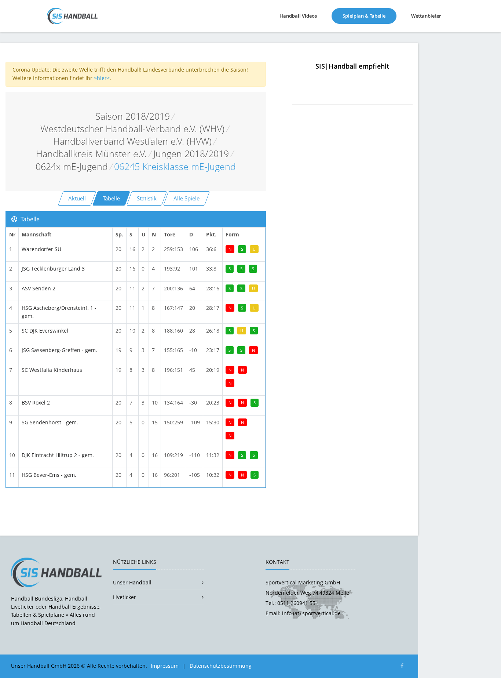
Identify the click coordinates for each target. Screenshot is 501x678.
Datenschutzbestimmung (221, 665)
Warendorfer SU (41, 249)
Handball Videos (298, 15)
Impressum (165, 665)
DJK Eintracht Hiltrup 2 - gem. (58, 455)
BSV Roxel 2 (36, 402)
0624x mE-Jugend (72, 166)
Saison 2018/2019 (132, 116)
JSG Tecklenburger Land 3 (53, 268)
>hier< (102, 78)
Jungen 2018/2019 (191, 154)
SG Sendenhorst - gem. (50, 422)
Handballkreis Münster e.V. (91, 154)
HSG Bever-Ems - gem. (49, 474)
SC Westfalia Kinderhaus (52, 369)
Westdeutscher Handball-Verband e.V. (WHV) (132, 129)
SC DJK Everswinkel (45, 330)
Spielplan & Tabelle (369, 15)
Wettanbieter (426, 15)
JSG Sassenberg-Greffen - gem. (59, 350)
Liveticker (124, 597)
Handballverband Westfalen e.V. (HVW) (132, 141)
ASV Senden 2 (38, 288)
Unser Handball (132, 582)
